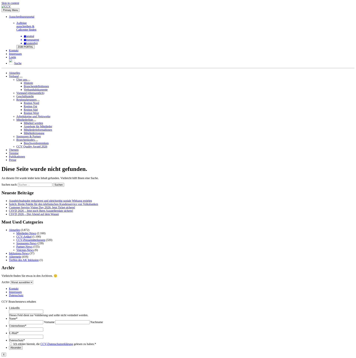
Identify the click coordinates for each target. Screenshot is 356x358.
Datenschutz (16, 295)
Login (12, 57)
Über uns (21, 79)
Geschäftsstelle (25, 96)
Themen (14, 149)
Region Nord (31, 103)
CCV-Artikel (24, 236)
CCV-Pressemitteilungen (30, 240)
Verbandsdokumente (36, 89)
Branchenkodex (25, 139)
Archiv (5, 282)
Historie (28, 83)
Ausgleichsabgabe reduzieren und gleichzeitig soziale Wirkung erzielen (50, 200)
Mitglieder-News (26, 233)
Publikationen (17, 156)
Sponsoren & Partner (28, 136)
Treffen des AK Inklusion (24, 260)
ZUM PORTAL (25, 47)
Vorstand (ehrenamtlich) (30, 93)
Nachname (96, 322)
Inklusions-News (19, 253)
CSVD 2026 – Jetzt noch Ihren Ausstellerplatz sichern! (41, 210)
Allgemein (15, 256)
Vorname (49, 322)
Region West (31, 113)
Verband (14, 76)
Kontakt (13, 50)
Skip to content (10, 3)
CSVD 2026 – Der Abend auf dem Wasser (34, 214)
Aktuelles (14, 72)
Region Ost (30, 106)
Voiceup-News (25, 250)
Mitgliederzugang (34, 133)
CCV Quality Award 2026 (31, 146)
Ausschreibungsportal (21, 16)
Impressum (15, 53)
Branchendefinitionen (36, 86)
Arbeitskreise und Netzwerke (33, 116)
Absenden (15, 347)
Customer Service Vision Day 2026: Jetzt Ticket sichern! (42, 207)
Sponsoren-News (26, 243)
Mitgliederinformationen (38, 129)
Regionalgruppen (26, 99)
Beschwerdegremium (36, 143)
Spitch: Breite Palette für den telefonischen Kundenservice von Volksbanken (53, 204)
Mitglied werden (33, 123)
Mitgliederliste (24, 119)
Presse (12, 159)
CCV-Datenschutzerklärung (56, 344)
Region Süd (31, 109)
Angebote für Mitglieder (38, 126)
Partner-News (24, 246)
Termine (14, 153)
